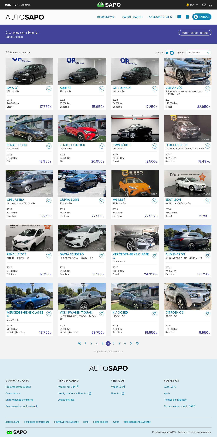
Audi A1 (65, 89)
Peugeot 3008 (185, 146)
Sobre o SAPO (13, 422)
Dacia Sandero (76, 256)
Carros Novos (13, 393)
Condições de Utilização (37, 422)
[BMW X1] (29, 71)
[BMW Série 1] (135, 128)
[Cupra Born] (82, 183)
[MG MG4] (135, 183)
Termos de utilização (175, 399)
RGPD (85, 422)
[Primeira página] (79, 343)
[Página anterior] (85, 343)
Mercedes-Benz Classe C (131, 258)
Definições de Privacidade (137, 422)
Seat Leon (178, 201)
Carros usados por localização (22, 406)
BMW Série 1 (121, 146)
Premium (116, 393)
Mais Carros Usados (195, 33)
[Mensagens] (179, 16)
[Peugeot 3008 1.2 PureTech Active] (187, 128)
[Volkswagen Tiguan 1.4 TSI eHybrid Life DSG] (82, 296)
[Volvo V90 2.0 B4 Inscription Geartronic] (187, 71)
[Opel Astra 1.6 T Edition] (29, 183)
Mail (17, 5)
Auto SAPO (170, 387)
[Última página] (137, 343)
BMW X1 (13, 89)
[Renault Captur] (82, 128)
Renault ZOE (18, 256)
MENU (8, 5)
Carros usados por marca (19, 399)
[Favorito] (48, 88)
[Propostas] (187, 16)
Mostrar (160, 52)
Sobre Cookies (100, 422)
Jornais (25, 5)
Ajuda (167, 393)
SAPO (17, 432)
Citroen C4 (122, 89)
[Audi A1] (82, 71)
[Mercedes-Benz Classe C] (135, 238)
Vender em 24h (67, 387)
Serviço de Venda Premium (73, 393)
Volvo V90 (184, 90)
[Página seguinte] (130, 343)
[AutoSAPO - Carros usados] (25, 17)
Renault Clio (17, 146)
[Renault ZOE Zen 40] (29, 238)
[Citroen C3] (187, 296)
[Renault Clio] (29, 128)
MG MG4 (119, 201)
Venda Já (116, 387)
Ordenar (181, 52)
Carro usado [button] (131, 17)
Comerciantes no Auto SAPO (179, 406)
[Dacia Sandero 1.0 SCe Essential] (82, 238)
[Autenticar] (204, 5)
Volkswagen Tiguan (79, 315)
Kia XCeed (120, 314)
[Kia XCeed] (135, 296)
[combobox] (198, 52)
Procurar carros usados (18, 387)
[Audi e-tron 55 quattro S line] (187, 238)
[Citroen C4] (135, 71)
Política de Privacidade (66, 422)
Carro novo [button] (105, 17)
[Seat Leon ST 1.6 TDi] (187, 183)
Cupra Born (69, 201)
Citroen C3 (174, 314)
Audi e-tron (184, 256)
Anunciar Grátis (160, 16)
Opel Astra (21, 201)
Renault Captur (72, 146)
